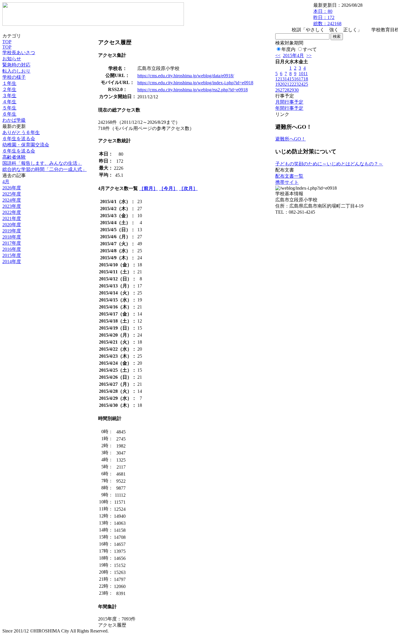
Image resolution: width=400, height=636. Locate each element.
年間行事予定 (289, 108)
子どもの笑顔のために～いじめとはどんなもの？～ (329, 163)
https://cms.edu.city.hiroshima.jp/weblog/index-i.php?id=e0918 (195, 82)
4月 (5, 181)
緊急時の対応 (16, 64)
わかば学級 (14, 120)
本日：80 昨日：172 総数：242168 (327, 17)
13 (282, 78)
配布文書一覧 (289, 176)
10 (301, 73)
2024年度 (11, 200)
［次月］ (188, 188)
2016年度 (11, 249)
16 (296, 78)
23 (296, 84)
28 (287, 90)
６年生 (9, 114)
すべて (310, 49)
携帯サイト (287, 182)
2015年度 (11, 255)
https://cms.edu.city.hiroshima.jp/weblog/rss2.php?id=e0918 (192, 89)
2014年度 (11, 261)
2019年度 (11, 230)
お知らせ (11, 58)
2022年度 (11, 212)
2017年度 (11, 243)
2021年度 (11, 218)
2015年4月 (293, 55)
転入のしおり (16, 70)
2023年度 (11, 206)
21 (287, 84)
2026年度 (11, 187)
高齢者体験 (14, 157)
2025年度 (11, 193)
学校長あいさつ (18, 52)
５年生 (9, 107)
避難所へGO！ (290, 138)
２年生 (9, 89)
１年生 (9, 83)
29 (291, 90)
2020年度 (11, 224)
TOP (6, 41)
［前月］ (148, 188)
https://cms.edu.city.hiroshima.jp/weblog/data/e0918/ (185, 75)
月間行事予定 (289, 102)
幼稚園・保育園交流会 (25, 144)
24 (301, 84)
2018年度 (11, 236)
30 (296, 90)
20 (282, 84)
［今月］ (168, 188)
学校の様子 (14, 77)
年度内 (288, 49)
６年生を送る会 (18, 138)
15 (291, 78)
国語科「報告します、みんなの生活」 (42, 163)
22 (291, 84)
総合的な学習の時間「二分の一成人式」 (44, 169)
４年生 (9, 101)
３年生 (9, 95)
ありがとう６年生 (21, 132)
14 (287, 78)
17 (301, 78)
